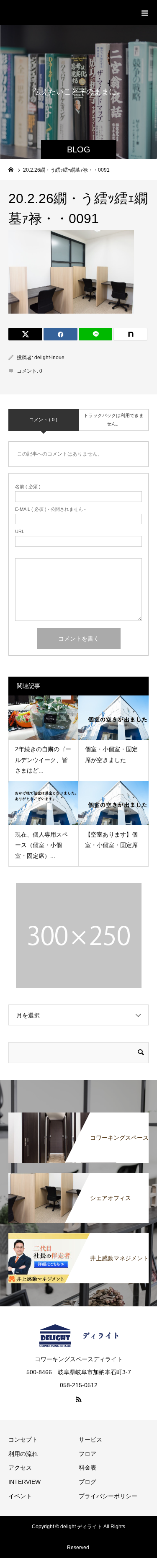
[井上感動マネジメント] (78, 1237)
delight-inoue (49, 358)
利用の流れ (23, 1453)
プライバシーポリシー (108, 1496)
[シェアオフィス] (78, 1177)
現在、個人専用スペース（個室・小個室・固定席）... (41, 845)
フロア (87, 1453)
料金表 (87, 1467)
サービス (90, 1439)
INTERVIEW (24, 1481)
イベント (20, 1496)
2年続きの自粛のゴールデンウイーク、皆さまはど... (43, 759)
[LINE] (96, 334)
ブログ (87, 1481)
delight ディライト (53, 12)
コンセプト (23, 1439)
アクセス (20, 1467)
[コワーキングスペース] (78, 1116)
